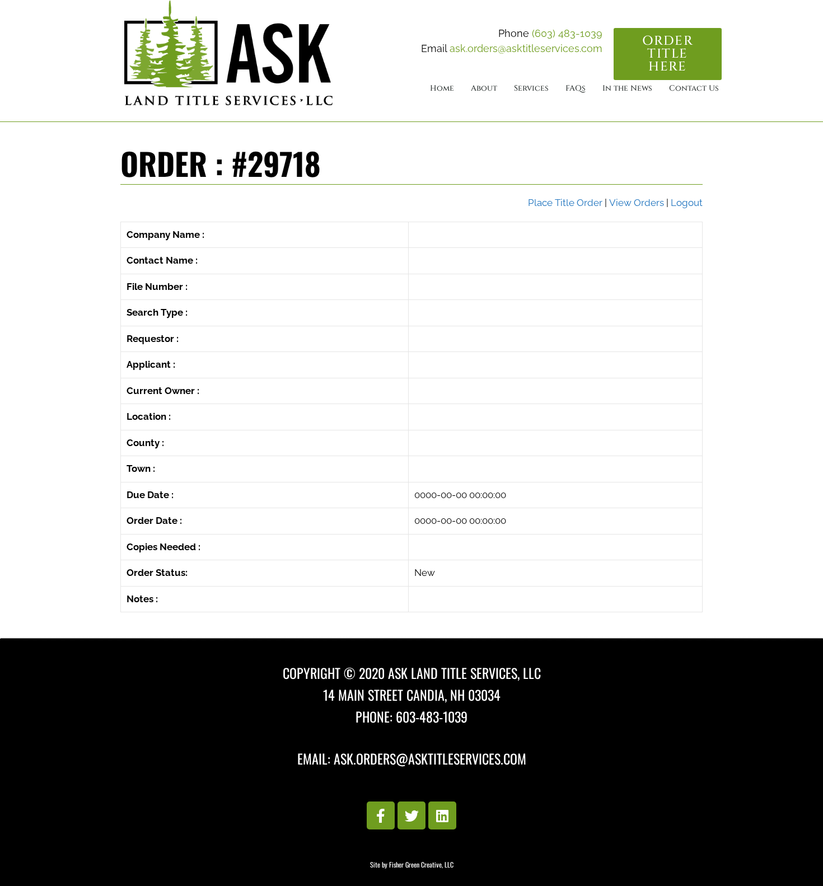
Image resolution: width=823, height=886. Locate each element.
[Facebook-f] (381, 815)
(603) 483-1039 (567, 33)
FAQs (575, 88)
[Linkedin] (442, 815)
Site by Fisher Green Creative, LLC (411, 864)
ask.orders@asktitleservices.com (526, 48)
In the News (627, 88)
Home (442, 88)
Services (531, 88)
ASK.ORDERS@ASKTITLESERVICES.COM (430, 758)
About (484, 88)
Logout (687, 202)
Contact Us (694, 88)
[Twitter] (411, 815)
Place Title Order (565, 202)
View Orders (636, 202)
